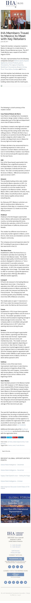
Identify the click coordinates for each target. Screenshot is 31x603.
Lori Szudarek (21, 425)
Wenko (24, 69)
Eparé (21, 61)
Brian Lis (14, 595)
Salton (10, 69)
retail (14, 445)
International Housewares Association (15, 3)
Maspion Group (22, 67)
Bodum (16, 61)
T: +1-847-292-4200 (15, 545)
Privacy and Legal (15, 552)
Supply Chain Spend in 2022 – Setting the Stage (15, 475)
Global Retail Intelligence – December (12, 464)
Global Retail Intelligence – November (12, 470)
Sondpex (16, 69)
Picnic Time (4, 69)
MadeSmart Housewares (8, 67)
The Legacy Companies (16, 65)
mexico (10, 445)
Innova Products (13, 63)
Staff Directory (16, 551)
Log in (19, 595)
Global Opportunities (19, 442)
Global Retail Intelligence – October (11, 481)
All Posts (10, 442)
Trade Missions (20, 445)
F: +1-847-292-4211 (15, 547)
